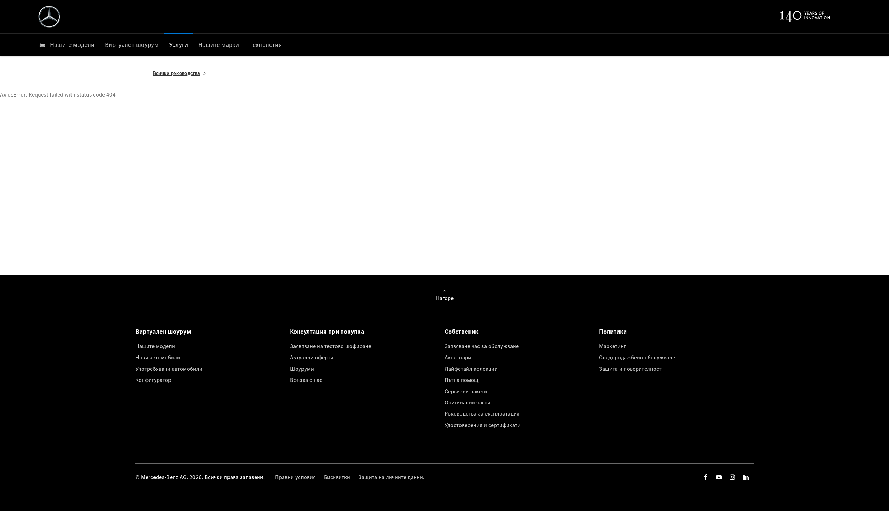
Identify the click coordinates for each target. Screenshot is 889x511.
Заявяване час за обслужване (481, 346)
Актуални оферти (311, 357)
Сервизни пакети (465, 391)
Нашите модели (155, 346)
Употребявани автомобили (168, 368)
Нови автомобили (157, 357)
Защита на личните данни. (391, 477)
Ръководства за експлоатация (482, 413)
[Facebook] (705, 477)
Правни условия (295, 477)
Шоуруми (302, 368)
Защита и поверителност (630, 368)
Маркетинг (612, 346)
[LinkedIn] (746, 477)
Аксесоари (457, 357)
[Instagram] (732, 477)
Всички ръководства (176, 73)
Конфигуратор (153, 379)
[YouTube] (719, 477)
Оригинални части (467, 402)
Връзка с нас (306, 379)
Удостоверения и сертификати (482, 424)
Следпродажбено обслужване (637, 357)
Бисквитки (337, 477)
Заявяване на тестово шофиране (330, 346)
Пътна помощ (461, 379)
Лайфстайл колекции (471, 368)
